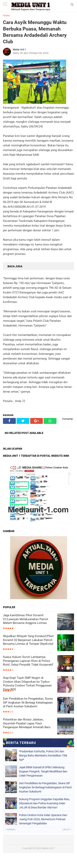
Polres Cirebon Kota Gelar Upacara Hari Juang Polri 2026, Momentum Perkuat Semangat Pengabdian (43, 819)
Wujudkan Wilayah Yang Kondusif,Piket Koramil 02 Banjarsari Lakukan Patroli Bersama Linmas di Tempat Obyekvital (28, 640)
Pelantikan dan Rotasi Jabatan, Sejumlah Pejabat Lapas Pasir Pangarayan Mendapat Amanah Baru (26, 723)
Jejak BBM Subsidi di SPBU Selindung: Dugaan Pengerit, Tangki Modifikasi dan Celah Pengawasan (43, 771)
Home (6, 15)
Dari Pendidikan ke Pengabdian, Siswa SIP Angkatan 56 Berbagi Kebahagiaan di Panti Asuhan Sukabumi (28, 702)
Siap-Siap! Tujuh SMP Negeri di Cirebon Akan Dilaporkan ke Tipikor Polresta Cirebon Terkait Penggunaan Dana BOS (27, 683)
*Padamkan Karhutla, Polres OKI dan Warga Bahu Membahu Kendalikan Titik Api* (43, 755)
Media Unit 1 (48, 848)
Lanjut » (67, 829)
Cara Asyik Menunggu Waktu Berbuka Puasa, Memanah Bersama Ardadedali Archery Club (35, 31)
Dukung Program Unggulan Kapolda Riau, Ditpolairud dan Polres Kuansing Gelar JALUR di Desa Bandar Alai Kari (44, 803)
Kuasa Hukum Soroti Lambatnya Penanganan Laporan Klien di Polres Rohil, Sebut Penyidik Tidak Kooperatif (28, 660)
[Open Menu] (5, 4)
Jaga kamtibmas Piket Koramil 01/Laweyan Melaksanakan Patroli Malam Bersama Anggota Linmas (25, 619)
